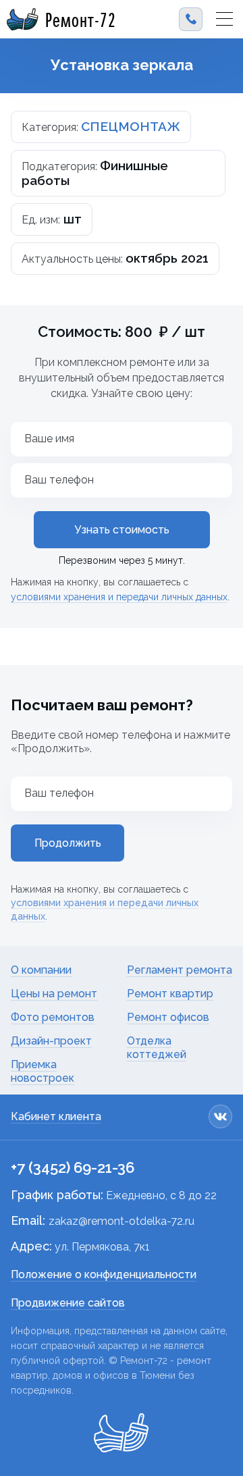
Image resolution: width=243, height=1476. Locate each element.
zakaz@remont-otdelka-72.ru (121, 1221)
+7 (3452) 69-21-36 (72, 1167)
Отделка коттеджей (156, 1047)
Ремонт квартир (170, 993)
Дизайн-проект (51, 1040)
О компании (41, 970)
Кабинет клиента (56, 1116)
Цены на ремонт (54, 993)
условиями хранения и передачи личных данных (119, 596)
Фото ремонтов (52, 1017)
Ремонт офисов (168, 1017)
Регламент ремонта (179, 970)
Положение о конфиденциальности (103, 1274)
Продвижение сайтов (68, 1302)
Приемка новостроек (42, 1071)
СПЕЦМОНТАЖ (130, 126)
